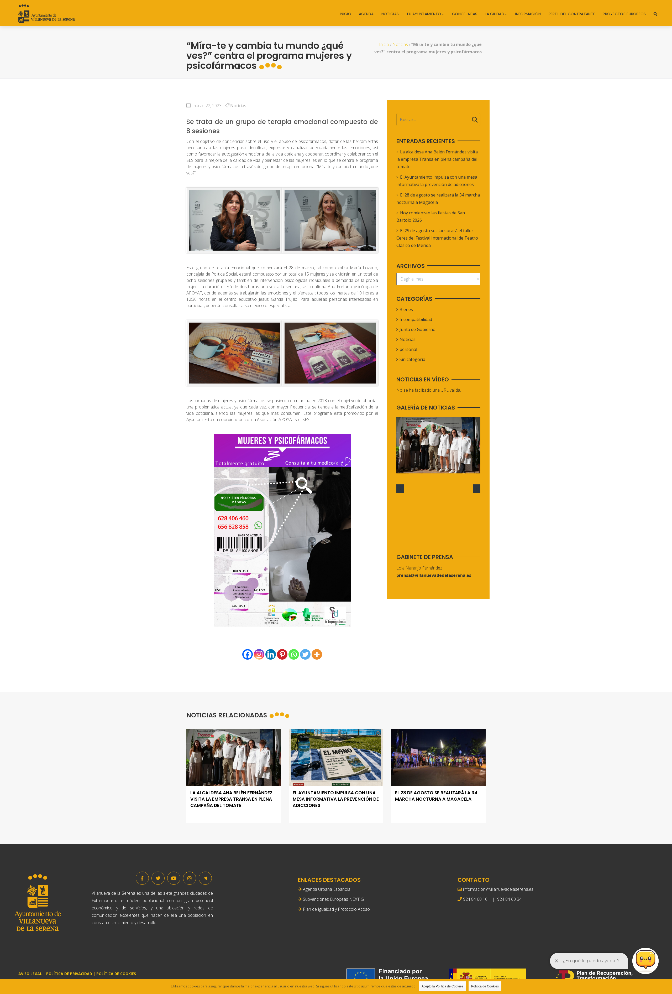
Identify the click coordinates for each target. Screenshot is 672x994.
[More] (317, 654)
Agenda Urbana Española (326, 889)
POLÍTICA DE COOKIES (116, 973)
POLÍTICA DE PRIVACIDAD (69, 973)
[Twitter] (305, 654)
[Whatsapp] (293, 654)
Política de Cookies (485, 986)
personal (408, 349)
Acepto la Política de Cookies (442, 986)
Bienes (406, 309)
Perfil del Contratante (572, 14)
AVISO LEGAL (30, 973)
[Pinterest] (282, 654)
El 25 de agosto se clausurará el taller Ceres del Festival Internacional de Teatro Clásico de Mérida (437, 238)
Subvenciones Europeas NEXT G (333, 899)
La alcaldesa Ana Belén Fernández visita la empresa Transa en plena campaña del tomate (437, 159)
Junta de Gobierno (417, 329)
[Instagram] (259, 654)
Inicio (345, 14)
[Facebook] (247, 654)
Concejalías (464, 14)
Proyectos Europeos (624, 14)
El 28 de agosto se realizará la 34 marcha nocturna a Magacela (436, 796)
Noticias (390, 14)
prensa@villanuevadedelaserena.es (433, 575)
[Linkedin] (270, 654)
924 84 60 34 (509, 899)
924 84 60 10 (475, 899)
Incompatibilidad (416, 319)
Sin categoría (412, 359)
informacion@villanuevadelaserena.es (498, 889)
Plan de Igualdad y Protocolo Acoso (336, 909)
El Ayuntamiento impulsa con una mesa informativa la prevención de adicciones (336, 799)
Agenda (366, 14)
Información (528, 14)
